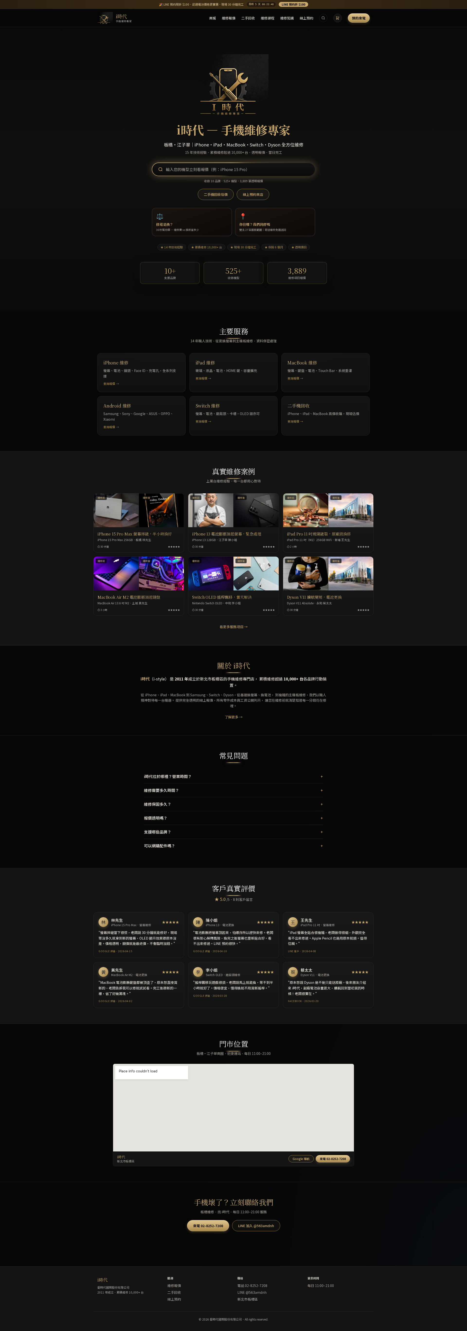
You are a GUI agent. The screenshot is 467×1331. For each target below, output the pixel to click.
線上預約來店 (253, 194)
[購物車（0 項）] (337, 18)
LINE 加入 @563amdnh (256, 1225)
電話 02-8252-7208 (252, 1285)
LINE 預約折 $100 (293, 4)
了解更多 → (233, 717)
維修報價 (228, 18)
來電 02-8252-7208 (333, 1159)
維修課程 (267, 18)
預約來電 (359, 18)
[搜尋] (323, 18)
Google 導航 (301, 1159)
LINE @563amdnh (252, 1292)
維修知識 (287, 18)
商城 (212, 18)
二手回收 (248, 18)
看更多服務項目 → (234, 626)
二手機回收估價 (216, 194)
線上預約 (306, 18)
